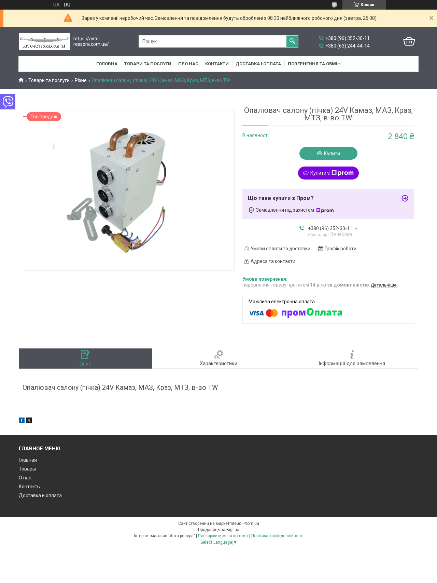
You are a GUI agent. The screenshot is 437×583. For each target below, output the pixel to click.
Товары (27, 469)
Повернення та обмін (314, 63)
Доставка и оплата (40, 495)
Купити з (320, 173)
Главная (28, 460)
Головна (106, 63)
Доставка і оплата (258, 63)
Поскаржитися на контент (223, 535)
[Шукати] (292, 41)
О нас (25, 477)
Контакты (30, 486)
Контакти (217, 63)
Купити (332, 153)
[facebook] (22, 421)
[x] (29, 421)
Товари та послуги (147, 63)
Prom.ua (251, 523)
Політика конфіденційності (277, 535)
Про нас (188, 63)
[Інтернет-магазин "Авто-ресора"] (44, 41)
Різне (81, 80)
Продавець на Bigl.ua (218, 529)
